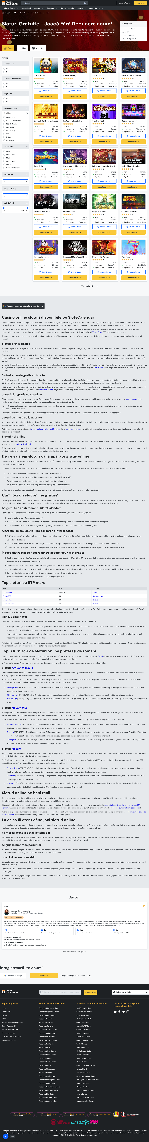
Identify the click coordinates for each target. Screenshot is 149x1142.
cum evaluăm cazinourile (129, 808)
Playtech (96, 592)
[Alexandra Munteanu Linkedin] (144, 906)
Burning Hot (12, 699)
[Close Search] (85, 3)
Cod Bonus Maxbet (83, 1008)
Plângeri (5, 1015)
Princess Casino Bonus (85, 1101)
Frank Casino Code (83, 1058)
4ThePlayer (10, 140)
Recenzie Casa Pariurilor (48, 1040)
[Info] (5, 1136)
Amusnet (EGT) (22, 668)
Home (4, 1008)
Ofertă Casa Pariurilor (84, 1040)
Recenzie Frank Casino (47, 1055)
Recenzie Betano (45, 1072)
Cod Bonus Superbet (84, 1012)
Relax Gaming (98, 596)
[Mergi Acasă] (10, 3)
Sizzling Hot (11, 739)
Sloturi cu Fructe (128, 35)
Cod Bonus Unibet (83, 1033)
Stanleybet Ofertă (83, 1072)
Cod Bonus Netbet (83, 1029)
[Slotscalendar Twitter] (124, 1011)
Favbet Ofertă (81, 1069)
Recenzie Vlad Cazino (47, 1037)
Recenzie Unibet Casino (48, 1033)
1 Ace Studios (11, 117)
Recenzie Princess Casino (48, 1090)
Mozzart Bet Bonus (83, 1087)
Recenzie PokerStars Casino (49, 1087)
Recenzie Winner (45, 1058)
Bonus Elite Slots (82, 1083)
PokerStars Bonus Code (85, 1097)
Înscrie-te (43, 975)
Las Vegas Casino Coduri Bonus (88, 1080)
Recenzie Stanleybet (47, 1069)
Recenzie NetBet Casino (48, 1029)
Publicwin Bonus (82, 1047)
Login (89, 976)
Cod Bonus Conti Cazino (85, 1065)
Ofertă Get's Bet (82, 1022)
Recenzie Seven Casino (48, 1101)
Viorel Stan (97, 332)
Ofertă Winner (81, 1062)
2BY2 (8, 134)
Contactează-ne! (8, 1033)
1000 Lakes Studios (13, 121)
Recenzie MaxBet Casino (48, 1008)
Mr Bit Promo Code (83, 1051)
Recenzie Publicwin (46, 1044)
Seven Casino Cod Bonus (85, 1076)
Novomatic (19, 708)
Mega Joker (7, 600)
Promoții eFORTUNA (83, 1026)
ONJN (100, 656)
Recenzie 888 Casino (47, 1015)
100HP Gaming (12, 124)
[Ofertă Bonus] (46, 90)
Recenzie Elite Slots (46, 1094)
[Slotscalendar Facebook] (120, 1011)
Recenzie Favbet (45, 1065)
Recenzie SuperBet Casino (49, 1012)
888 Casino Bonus (83, 1015)
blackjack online (73, 429)
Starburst (11, 775)
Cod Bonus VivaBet (83, 1019)
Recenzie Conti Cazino (47, 1062)
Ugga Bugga (7, 592)
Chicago (10, 732)
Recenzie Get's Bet (46, 1022)
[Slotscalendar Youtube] (116, 1011)
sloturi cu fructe (46, 389)
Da (7, 69)
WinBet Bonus (81, 1044)
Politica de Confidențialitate (12, 1022)
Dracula (10, 783)
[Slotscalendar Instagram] (128, 1011)
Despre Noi (6, 1012)
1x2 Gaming (10, 130)
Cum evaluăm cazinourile (11, 1037)
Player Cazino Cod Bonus (85, 1090)
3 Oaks (8, 137)
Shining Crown (13, 687)
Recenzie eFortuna (46, 1026)
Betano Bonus (81, 1094)
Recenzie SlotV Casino (47, 1051)
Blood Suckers (8, 604)
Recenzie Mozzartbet (47, 1083)
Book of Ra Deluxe (14, 724)
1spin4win (10, 127)
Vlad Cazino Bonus (83, 1037)
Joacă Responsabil (9, 1026)
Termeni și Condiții (9, 1040)
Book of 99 (7, 596)
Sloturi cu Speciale (129, 39)
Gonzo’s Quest (13, 768)
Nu (7, 72)
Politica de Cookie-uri (10, 1029)
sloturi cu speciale (134, 399)
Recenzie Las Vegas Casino (49, 1080)
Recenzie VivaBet (45, 1019)
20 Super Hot (12, 695)
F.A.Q (4, 1019)
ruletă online (54, 429)
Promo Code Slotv (83, 1055)
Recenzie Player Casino (48, 1097)
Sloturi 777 (125, 32)
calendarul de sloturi (22, 444)
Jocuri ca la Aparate (129, 29)
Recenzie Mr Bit (45, 1047)
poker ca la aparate (39, 429)
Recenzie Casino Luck (47, 1076)
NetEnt (95, 600)
